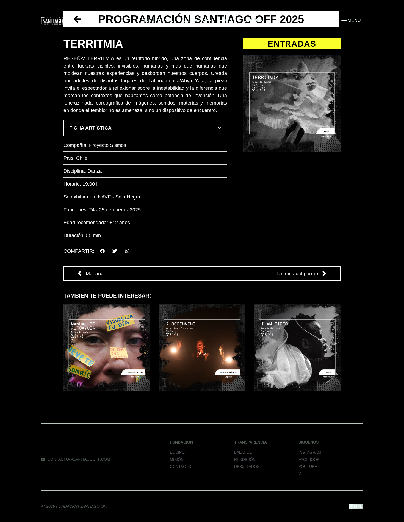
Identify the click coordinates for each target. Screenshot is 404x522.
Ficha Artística (90, 128)
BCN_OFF (252, 20)
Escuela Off (196, 20)
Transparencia (250, 442)
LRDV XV (226, 20)
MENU (354, 20)
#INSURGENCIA (158, 20)
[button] (145, 128)
